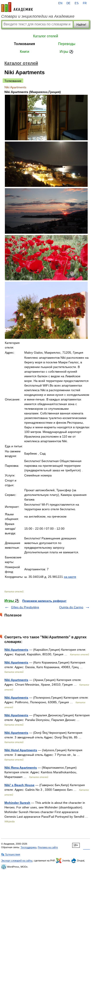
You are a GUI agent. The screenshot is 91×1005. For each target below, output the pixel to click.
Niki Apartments (16, 649)
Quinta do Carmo (71, 607)
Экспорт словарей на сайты (16, 860)
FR (85, 3)
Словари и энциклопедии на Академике (37, 16)
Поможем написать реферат (44, 601)
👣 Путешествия (10, 854)
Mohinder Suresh (17, 802)
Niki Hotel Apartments (20, 750)
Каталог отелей (45, 36)
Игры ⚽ (67, 51)
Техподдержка (28, 847)
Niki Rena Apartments (20, 767)
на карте (70, 576)
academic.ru (17, 7)
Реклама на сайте (48, 847)
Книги (24, 51)
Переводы (66, 44)
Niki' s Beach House (19, 785)
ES (77, 3)
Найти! (81, 24)
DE (68, 3)
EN (60, 3)
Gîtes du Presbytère (25, 607)
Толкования (24, 44)
